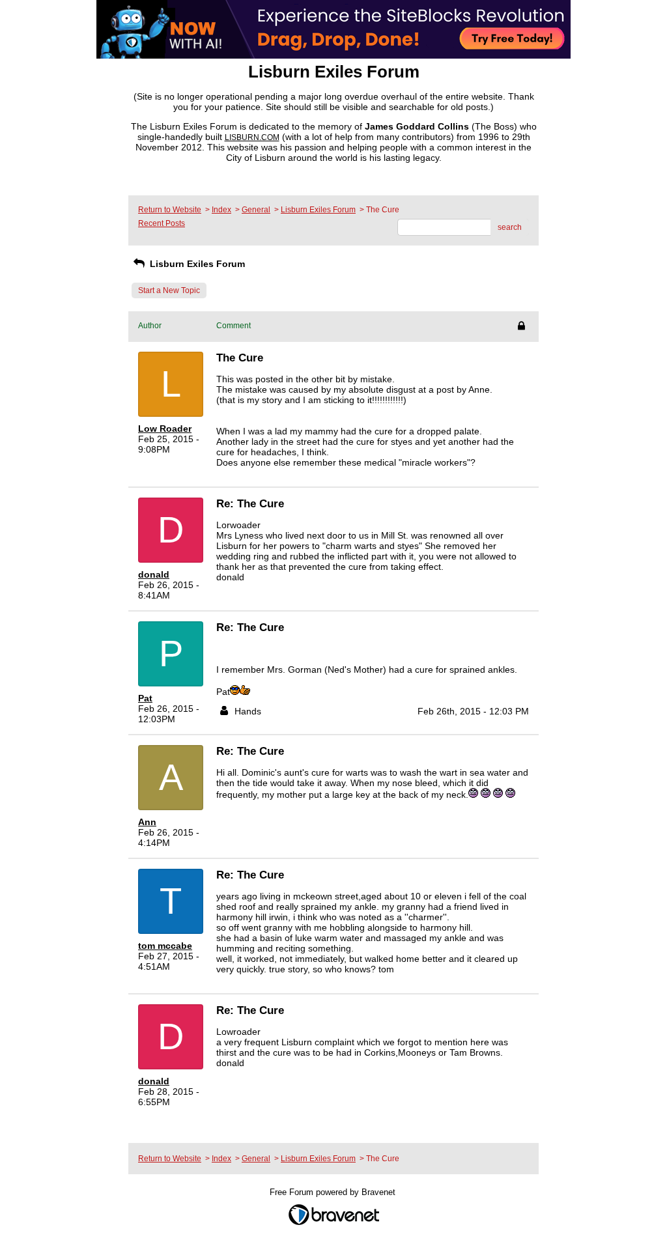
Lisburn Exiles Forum (318, 209)
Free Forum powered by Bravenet (334, 1192)
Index (221, 209)
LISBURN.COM (252, 137)
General (256, 209)
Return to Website (169, 209)
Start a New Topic (169, 290)
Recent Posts (161, 223)
